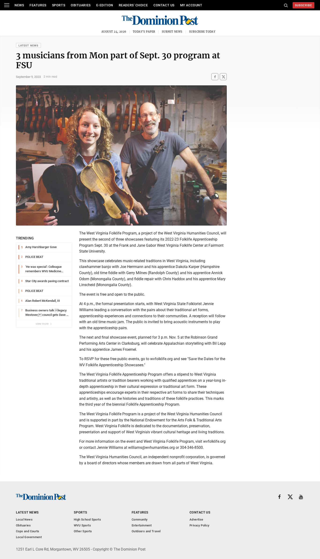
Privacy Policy (199, 525)
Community (140, 519)
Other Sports (83, 531)
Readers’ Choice (133, 5)
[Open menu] (7, 5)
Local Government (29, 537)
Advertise (196, 519)
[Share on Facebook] (215, 76)
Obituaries (81, 5)
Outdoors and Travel (146, 531)
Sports (58, 5)
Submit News (172, 31)
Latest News (28, 45)
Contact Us (164, 5)
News (19, 5)
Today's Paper (144, 31)
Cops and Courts (27, 531)
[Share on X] (223, 76)
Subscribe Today (202, 31)
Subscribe (303, 5)
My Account (191, 5)
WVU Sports (82, 525)
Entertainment (142, 525)
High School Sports (87, 519)
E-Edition (104, 5)
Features (38, 5)
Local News (24, 519)
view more (42, 323)
